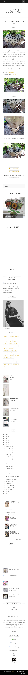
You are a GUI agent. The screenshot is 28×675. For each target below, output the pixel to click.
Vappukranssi (12, 582)
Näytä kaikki (18, 539)
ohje (12, 359)
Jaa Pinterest (15, 171)
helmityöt (6, 352)
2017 (6, 440)
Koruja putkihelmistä (14, 408)
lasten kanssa (12, 338)
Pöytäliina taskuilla (10, 461)
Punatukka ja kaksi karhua (11, 515)
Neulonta (14, 350)
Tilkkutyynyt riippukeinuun (12, 476)
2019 (6, 436)
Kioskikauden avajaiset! (11, 479)
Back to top (21, 673)
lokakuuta (8, 450)
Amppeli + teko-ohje (14, 569)
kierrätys (11, 348)
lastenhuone (6, 359)
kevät (11, 352)
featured (12, 336)
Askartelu (6, 336)
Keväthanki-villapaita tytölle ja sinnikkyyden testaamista (14, 518)
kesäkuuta (8, 459)
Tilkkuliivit (8, 463)
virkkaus (9, 364)
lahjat (10, 341)
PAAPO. (14, 74)
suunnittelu (16, 177)
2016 (6, 442)
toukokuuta (8, 481)
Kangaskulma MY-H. (12, 72)
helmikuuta (8, 487)
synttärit (16, 352)
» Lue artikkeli (14, 609)
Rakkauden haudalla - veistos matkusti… (14, 503)
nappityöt (12, 175)
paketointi (13, 362)
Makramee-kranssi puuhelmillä (14, 399)
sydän (16, 345)
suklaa (10, 343)
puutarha (21, 175)
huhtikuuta (8, 483)
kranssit (11, 357)
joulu (14, 341)
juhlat (12, 345)
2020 (6, 434)
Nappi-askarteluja (13, 575)
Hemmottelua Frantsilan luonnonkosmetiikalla (10, 511)
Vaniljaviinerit (9, 471)
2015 (6, 444)
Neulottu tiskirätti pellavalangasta (14, 418)
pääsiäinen (6, 366)
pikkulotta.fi (14, 631)
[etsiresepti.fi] (14, 643)
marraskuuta (9, 448)
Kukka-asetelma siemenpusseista (9, 215)
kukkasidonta (7, 362)
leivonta (5, 343)
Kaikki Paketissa (8, 509)
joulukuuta (8, 446)
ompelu (17, 175)
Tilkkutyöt (10, 355)
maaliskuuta (9, 485)
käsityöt (7, 175)
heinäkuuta (8, 457)
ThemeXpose (13, 671)
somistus (11, 177)
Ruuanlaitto (16, 364)
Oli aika (6, 523)
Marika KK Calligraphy (10, 501)
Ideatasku (14, 10)
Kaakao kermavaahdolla (10, 531)
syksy (5, 364)
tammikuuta (9, 489)
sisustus (15, 343)
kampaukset (17, 355)
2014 (6, 491)
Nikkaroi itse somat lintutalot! (14, 376)
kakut (5, 355)
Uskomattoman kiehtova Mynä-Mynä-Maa (13, 525)
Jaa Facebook (14, 168)
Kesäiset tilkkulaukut (11, 473)
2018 (6, 438)
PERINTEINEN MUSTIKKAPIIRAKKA (14, 534)
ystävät (5, 348)
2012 (6, 493)
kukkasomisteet (7, 350)
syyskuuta (8, 452)
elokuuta (8, 455)
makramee (12, 366)
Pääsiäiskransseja (14, 385)
